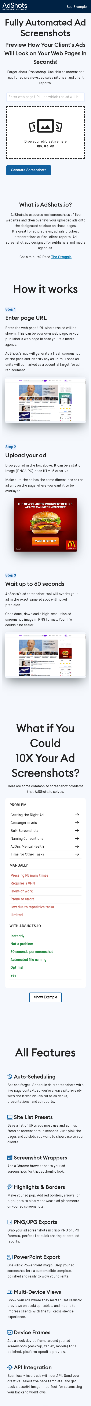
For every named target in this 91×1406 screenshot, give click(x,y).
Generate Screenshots (28, 170)
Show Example (45, 997)
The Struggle (61, 257)
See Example (76, 7)
